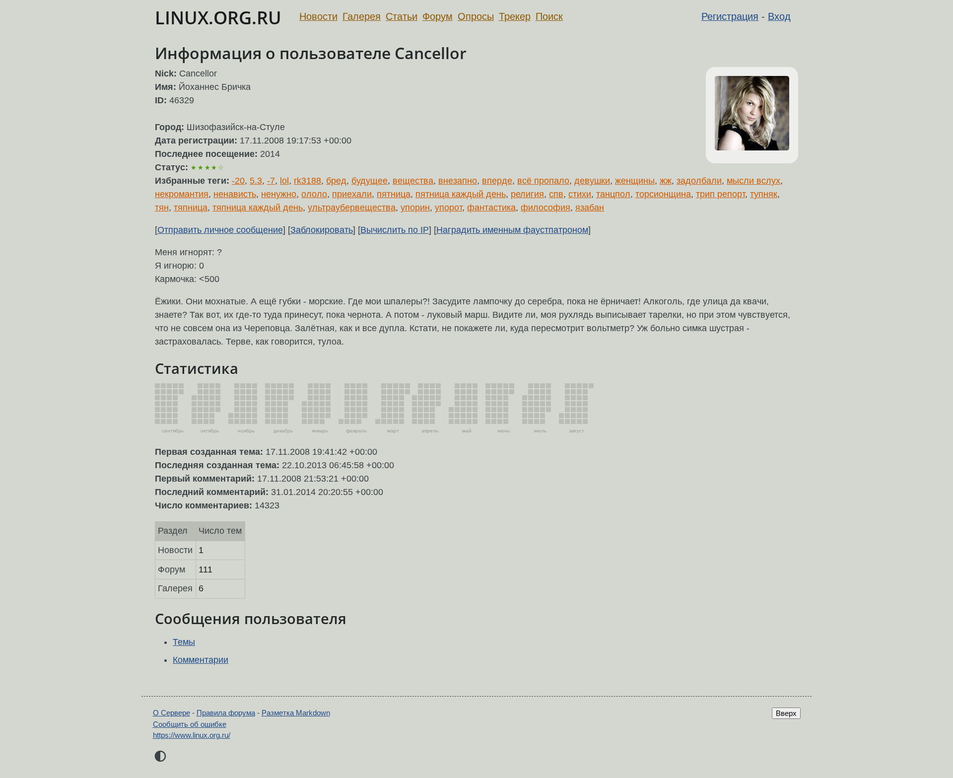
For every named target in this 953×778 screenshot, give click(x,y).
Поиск (549, 16)
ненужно (278, 194)
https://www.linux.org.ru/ (191, 735)
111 (205, 569)
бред (336, 181)
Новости (318, 16)
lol (284, 181)
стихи (579, 194)
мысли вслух (753, 181)
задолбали (699, 181)
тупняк (763, 194)
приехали (352, 194)
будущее (369, 181)
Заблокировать (321, 230)
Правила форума (226, 712)
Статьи (401, 16)
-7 (271, 181)
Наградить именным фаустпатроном (512, 230)
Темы (184, 642)
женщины (635, 181)
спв (556, 194)
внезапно (457, 181)
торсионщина (663, 194)
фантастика (491, 207)
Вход (779, 16)
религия (527, 194)
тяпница (190, 207)
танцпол (613, 194)
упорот (448, 207)
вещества (413, 181)
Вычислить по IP (394, 230)
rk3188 (307, 181)
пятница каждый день (460, 194)
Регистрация (729, 16)
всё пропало (543, 181)
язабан (589, 207)
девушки (592, 181)
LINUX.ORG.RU (218, 17)
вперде (497, 181)
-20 (238, 181)
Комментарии (200, 660)
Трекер (515, 16)
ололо (314, 194)
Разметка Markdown (296, 712)
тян (162, 207)
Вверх (786, 713)
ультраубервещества (352, 207)
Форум (437, 16)
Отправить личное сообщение (220, 230)
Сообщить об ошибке (189, 724)
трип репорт (720, 194)
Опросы (476, 16)
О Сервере (171, 712)
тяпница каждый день (257, 207)
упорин (415, 207)
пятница (393, 194)
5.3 (256, 181)
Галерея (361, 16)
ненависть (234, 194)
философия (545, 207)
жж (666, 181)
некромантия (181, 194)
